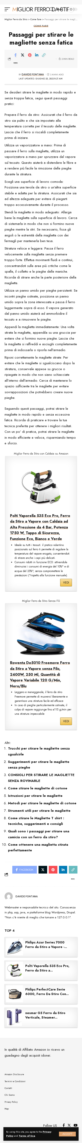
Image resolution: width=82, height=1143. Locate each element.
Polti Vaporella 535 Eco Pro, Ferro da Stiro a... (47, 968)
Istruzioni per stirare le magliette (35, 795)
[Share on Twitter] (22, 55)
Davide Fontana (33, 74)
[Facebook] (64, 1125)
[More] (15, 63)
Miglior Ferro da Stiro (43, 9)
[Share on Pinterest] (29, 55)
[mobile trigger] (8, 9)
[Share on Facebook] (15, 55)
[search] (51, 9)
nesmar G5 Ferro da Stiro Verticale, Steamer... (45, 1015)
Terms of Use (27, 1136)
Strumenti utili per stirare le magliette (39, 810)
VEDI (66, 583)
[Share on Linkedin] (36, 55)
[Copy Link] (44, 55)
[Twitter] (69, 1125)
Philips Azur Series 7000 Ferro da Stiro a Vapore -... (46, 944)
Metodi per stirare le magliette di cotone (42, 803)
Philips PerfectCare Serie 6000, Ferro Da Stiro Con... (47, 991)
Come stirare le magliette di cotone (37, 788)
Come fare (41, 26)
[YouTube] (75, 1125)
